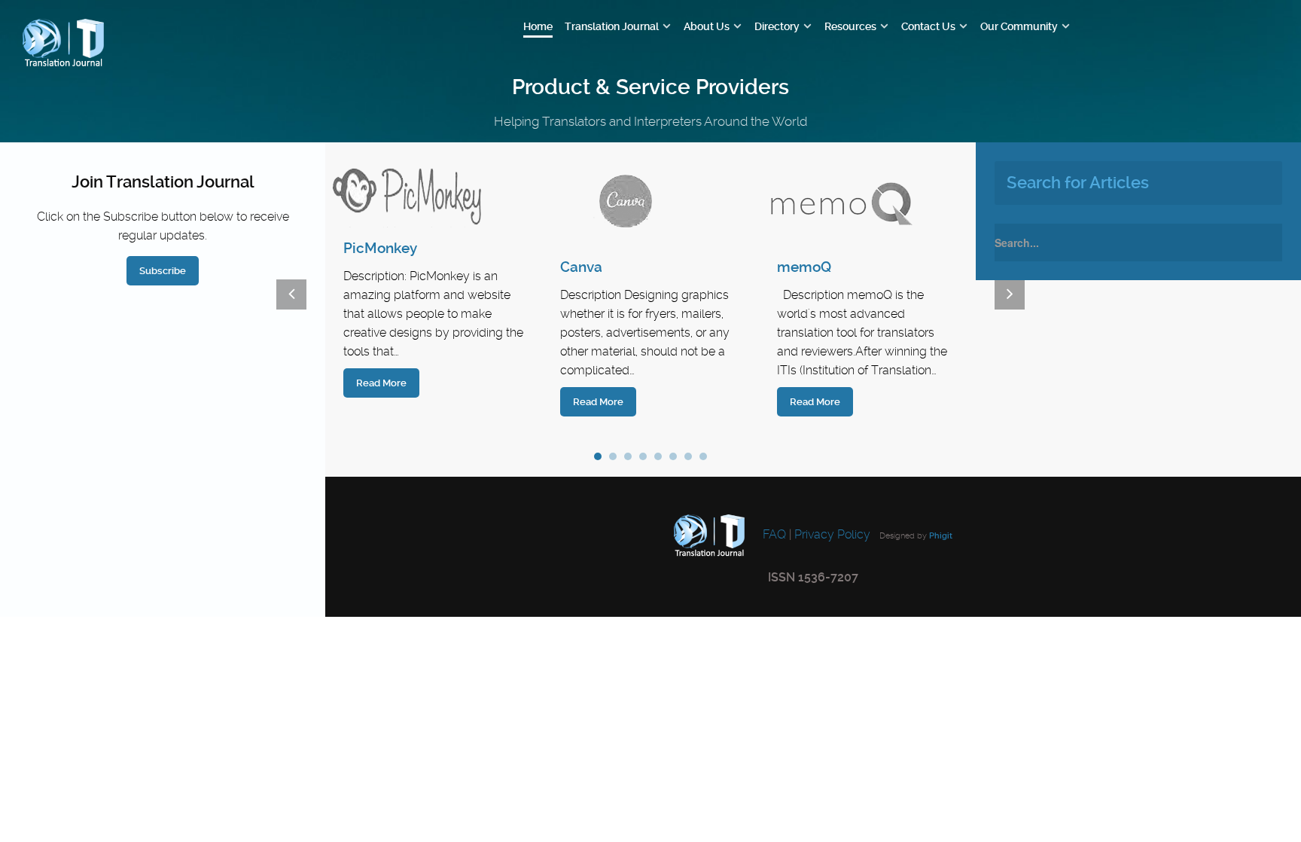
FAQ (773, 534)
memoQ (804, 267)
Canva (581, 267)
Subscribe (162, 270)
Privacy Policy (832, 534)
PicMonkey (380, 248)
